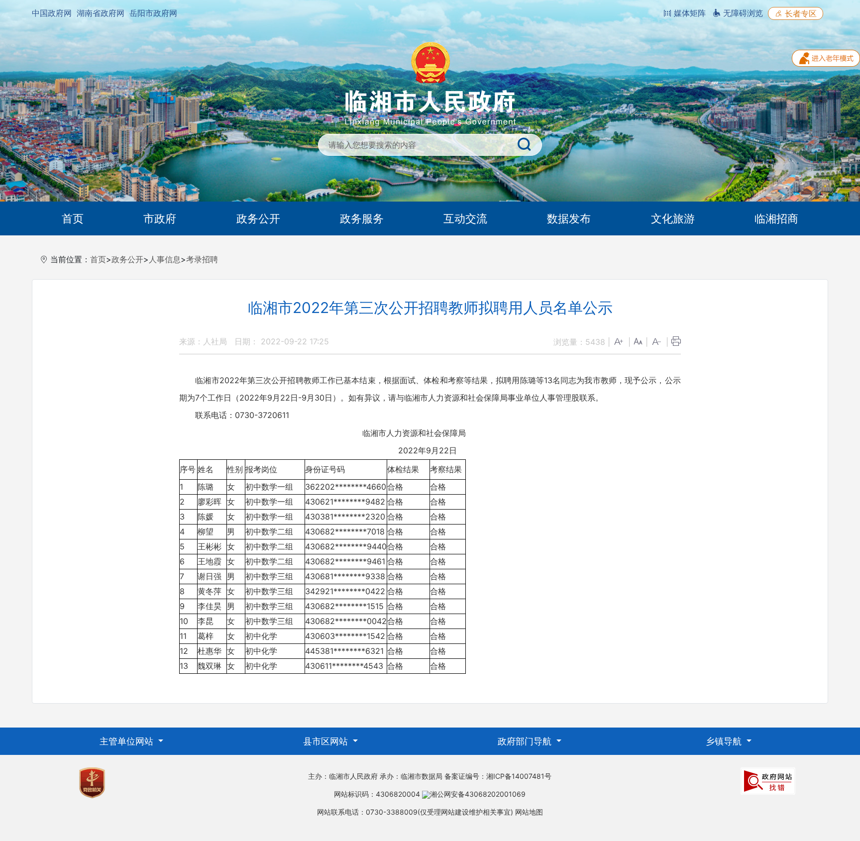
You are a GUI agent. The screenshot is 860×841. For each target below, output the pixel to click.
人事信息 (165, 259)
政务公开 (258, 218)
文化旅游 (673, 218)
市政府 (159, 218)
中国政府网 (52, 13)
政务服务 (362, 218)
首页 (73, 218)
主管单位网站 (128, 741)
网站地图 (529, 812)
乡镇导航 (725, 741)
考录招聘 (202, 259)
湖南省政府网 (100, 13)
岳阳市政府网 (153, 13)
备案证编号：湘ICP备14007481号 (497, 776)
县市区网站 (326, 741)
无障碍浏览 (742, 13)
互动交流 (465, 218)
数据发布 (569, 218)
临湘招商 (776, 218)
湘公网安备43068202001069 (478, 794)
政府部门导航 (526, 741)
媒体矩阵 (688, 13)
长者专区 (799, 13)
